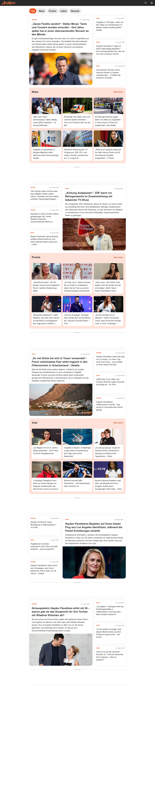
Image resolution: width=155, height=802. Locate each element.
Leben (63, 10)
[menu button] (151, 3)
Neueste (75, 10)
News (42, 10)
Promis (52, 10)
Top (33, 10)
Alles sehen (118, 91)
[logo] (8, 3)
